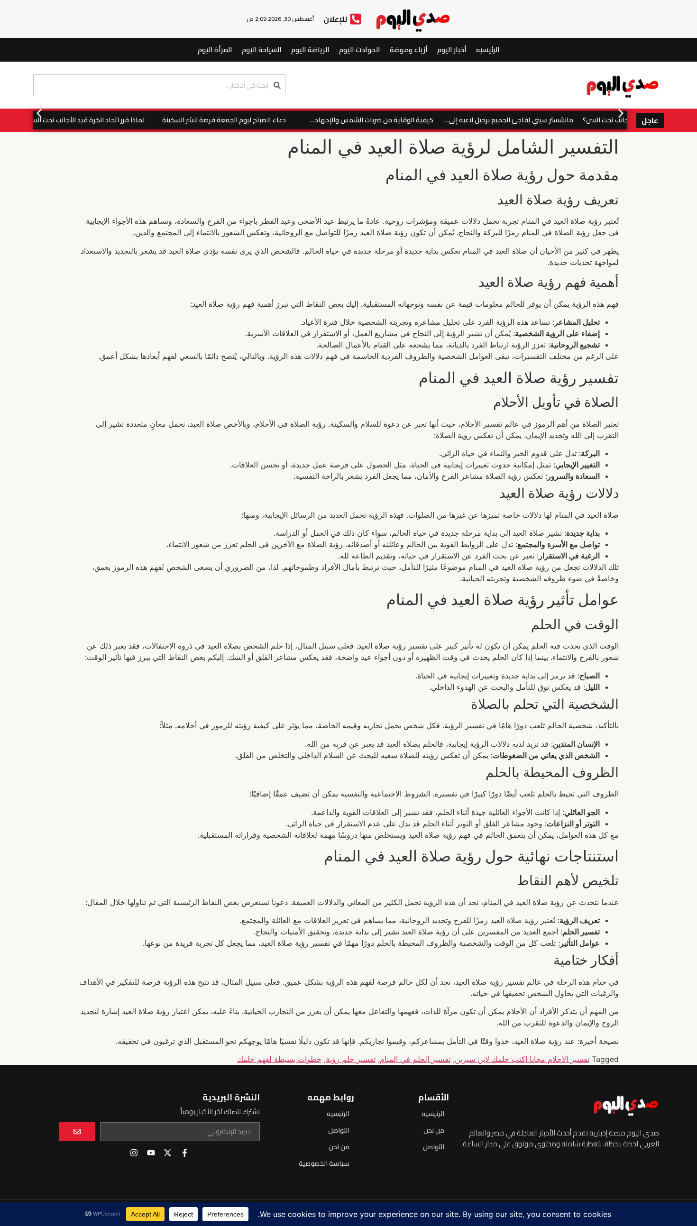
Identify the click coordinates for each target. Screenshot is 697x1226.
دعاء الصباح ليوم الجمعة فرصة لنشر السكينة (242, 120)
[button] (39, 113)
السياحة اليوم (262, 49)
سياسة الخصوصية (324, 1163)
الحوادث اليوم (359, 49)
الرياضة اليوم (310, 49)
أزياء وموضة (409, 49)
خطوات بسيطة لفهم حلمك (279, 1059)
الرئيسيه (488, 49)
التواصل (433, 1147)
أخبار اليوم (452, 49)
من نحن (433, 1130)
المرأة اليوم (215, 49)
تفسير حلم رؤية (351, 1059)
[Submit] (77, 1131)
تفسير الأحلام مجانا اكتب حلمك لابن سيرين (522, 1059)
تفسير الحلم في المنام (415, 1059)
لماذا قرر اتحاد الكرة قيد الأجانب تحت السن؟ (102, 120)
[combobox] (159, 85)
